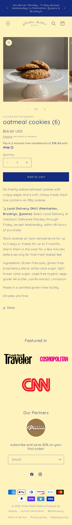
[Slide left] (27, 109)
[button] (8, 23)
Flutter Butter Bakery (34, 506)
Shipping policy (59, 517)
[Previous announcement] (7, 8)
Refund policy (56, 511)
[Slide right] (44, 109)
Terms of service (17, 517)
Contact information (32, 511)
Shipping (7, 136)
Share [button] (11, 307)
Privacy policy (38, 517)
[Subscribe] (59, 459)
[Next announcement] (64, 8)
